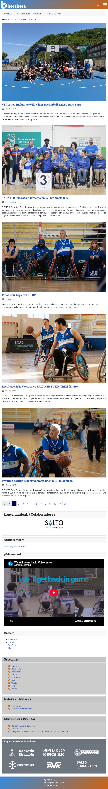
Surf (13, 686)
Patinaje (15, 688)
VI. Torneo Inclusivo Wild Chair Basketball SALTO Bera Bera (41, 104)
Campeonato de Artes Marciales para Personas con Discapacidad (39, 731)
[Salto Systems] (54, 524)
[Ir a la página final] (65, 503)
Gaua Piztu (16, 728)
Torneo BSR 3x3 (53, 13)
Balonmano (16, 671)
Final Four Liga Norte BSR (19, 295)
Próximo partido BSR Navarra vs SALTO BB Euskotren (37, 480)
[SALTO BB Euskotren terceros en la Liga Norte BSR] (54, 159)
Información (23, 13)
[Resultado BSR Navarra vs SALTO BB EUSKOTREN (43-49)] (54, 348)
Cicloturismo (16, 677)
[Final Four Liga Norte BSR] (54, 257)
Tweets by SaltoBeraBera (15, 546)
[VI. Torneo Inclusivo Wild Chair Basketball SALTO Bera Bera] (54, 62)
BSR (13, 680)
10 (55, 503)
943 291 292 (52, 779)
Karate (14, 674)
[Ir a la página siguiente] (60, 503)
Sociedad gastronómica (21, 708)
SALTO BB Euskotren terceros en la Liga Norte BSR (35, 198)
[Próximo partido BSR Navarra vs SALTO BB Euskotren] (54, 442)
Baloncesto (16, 669)
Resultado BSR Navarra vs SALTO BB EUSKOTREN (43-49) (40, 386)
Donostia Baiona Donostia (23, 726)
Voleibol (14, 683)
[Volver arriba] (103, 784)
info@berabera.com (55, 782)
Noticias (8, 13)
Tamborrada (17, 706)
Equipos (37, 13)
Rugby (14, 666)
